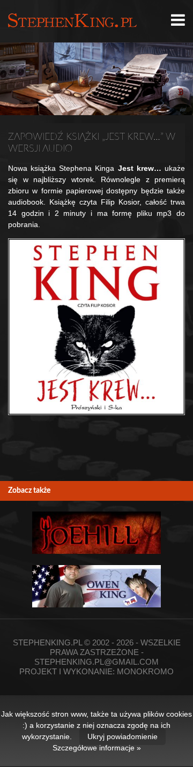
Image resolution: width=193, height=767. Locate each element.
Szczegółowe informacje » (97, 747)
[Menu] (178, 20)
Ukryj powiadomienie (122, 736)
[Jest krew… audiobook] (96, 326)
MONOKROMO (145, 671)
